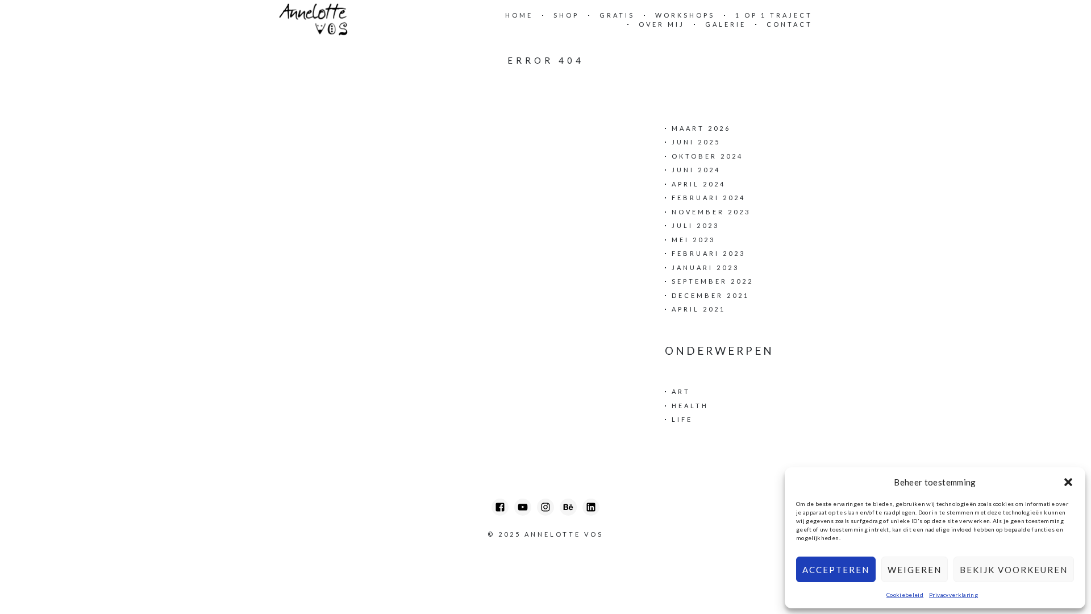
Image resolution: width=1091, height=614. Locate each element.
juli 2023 (695, 225)
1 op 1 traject (774, 15)
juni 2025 (696, 142)
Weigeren (915, 570)
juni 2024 (696, 169)
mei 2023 (693, 239)
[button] (1068, 482)
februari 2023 (709, 253)
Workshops (685, 15)
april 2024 (699, 184)
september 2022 (712, 281)
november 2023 (711, 211)
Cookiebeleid (904, 594)
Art (681, 391)
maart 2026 (701, 128)
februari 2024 (709, 197)
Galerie (725, 24)
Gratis (617, 15)
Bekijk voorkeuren (1014, 570)
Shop (566, 15)
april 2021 (699, 309)
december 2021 (710, 295)
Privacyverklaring (953, 594)
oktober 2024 (707, 156)
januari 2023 (705, 267)
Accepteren (835, 570)
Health (690, 405)
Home (519, 15)
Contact (790, 24)
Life (682, 419)
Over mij (662, 24)
